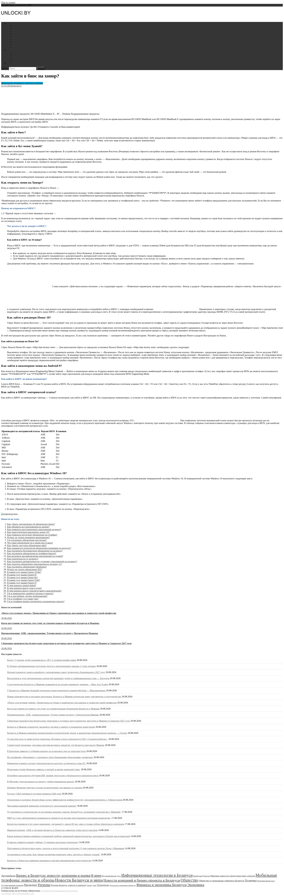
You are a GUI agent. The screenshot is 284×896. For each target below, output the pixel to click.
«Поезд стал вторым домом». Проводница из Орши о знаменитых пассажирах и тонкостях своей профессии (58, 613)
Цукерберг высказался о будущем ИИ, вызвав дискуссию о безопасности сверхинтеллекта (53, 775)
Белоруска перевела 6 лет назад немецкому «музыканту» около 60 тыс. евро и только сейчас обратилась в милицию (65, 824)
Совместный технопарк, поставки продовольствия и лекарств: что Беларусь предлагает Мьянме (55, 745)
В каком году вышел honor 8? (22, 575)
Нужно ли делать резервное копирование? (28, 537)
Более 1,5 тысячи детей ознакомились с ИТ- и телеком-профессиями (41, 660)
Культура (206, 876)
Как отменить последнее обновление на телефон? (32, 535)
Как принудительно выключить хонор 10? (28, 532)
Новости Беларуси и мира (20, 23)
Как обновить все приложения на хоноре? (28, 527)
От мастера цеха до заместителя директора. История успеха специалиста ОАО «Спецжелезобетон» (57, 739)
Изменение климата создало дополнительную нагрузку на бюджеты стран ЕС (46, 763)
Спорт (89, 885)
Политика (18, 39)
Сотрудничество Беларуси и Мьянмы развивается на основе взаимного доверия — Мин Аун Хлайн (57, 684)
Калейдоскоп (198, 876)
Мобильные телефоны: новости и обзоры (22, 83)
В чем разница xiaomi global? (21, 585)
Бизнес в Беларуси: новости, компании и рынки (53, 875)
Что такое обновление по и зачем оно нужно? (30, 543)
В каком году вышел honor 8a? (22, 577)
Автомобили (19, 55)
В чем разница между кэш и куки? (24, 588)
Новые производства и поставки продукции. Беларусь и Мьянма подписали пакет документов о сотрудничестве (64, 696)
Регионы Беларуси (22, 42)
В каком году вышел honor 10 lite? (24, 572)
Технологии (103, 885)
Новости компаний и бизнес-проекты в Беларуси (141, 880)
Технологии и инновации (26, 31)
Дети (15, 60)
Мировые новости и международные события (232, 876)
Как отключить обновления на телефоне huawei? (31, 553)
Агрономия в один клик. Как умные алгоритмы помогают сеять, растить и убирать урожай (53, 854)
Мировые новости (22, 44)
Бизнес (16, 26)
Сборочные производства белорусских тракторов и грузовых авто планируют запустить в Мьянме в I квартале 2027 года (66, 643)
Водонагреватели (22, 58)
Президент (30, 885)
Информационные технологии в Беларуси (157, 875)
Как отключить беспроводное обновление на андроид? (35, 551)
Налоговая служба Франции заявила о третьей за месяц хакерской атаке (43, 769)
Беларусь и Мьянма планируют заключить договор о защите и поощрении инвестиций (51, 727)
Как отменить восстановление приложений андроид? (34, 529)
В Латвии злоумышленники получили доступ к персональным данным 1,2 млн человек (51, 666)
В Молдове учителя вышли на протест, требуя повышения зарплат (40, 781)
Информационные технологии (28, 34)
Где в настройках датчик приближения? (27, 596)
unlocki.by (17, 86)
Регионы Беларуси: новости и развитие (68, 885)
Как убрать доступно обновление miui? (27, 545)
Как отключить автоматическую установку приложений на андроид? (42, 561)
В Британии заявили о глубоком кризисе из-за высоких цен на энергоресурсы (46, 751)
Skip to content (8, 2)
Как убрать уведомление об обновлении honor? (31, 524)
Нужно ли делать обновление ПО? (24, 569)
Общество (189, 880)
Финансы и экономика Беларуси (161, 885)
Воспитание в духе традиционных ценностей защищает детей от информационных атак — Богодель (58, 678)
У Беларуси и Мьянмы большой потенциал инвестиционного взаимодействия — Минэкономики (56, 690)
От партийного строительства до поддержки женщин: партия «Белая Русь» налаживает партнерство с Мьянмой (64, 812)
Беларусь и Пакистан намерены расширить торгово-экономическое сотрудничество (49, 860)
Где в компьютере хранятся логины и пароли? (30, 593)
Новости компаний (22, 47)
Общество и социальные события (30, 36)
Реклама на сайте (15, 63)
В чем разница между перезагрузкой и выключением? (34, 591)
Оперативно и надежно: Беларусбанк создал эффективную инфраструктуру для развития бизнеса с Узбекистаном (64, 800)
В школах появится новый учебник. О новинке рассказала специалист (42, 842)
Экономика (195, 885)
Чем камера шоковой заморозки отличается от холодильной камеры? (41, 806)
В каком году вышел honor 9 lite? (23, 580)
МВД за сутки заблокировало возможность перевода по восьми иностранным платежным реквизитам (59, 818)
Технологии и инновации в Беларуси (123, 885)
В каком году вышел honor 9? (22, 583)
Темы (94, 885)
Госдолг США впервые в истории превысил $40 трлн (34, 793)
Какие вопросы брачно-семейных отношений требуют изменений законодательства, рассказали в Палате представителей (68, 836)
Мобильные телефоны (24, 52)
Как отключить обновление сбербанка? (27, 567)
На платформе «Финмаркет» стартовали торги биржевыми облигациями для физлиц (50, 757)
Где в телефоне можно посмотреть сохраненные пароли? (35, 601)
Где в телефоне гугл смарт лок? (23, 599)
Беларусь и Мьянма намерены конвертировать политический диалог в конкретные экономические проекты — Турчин (67, 733)
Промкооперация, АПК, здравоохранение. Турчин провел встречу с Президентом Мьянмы (49, 633)
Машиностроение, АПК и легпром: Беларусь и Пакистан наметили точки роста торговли (52, 830)
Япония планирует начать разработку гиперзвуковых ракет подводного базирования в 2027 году (56, 672)
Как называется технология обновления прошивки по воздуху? (39, 548)
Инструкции (13, 50)
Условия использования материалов (59, 890)
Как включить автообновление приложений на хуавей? (35, 556)
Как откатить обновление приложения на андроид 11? (34, 564)
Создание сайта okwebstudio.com (17, 893)
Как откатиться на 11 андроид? (22, 559)
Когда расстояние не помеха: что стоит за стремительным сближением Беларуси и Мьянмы (50, 623)
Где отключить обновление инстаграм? (27, 540)
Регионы (44, 885)
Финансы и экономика (24, 28)
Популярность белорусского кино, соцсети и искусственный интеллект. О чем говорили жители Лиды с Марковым (65, 848)
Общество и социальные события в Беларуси (221, 880)
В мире (96, 875)
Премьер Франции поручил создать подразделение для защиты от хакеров (44, 787)
